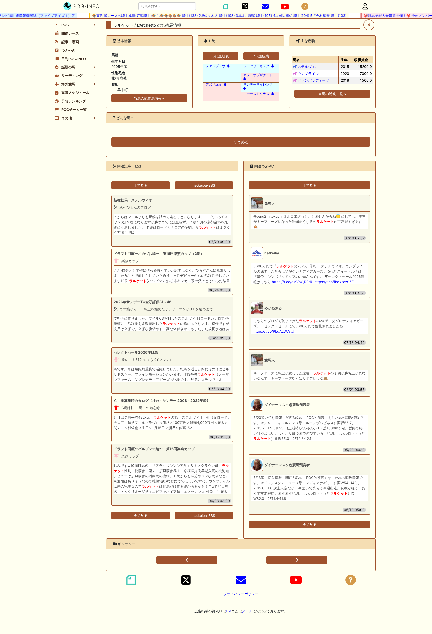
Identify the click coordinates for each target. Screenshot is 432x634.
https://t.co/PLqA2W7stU (274, 331)
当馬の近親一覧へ (332, 94)
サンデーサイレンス (258, 84)
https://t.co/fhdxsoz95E (334, 282)
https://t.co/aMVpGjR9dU (293, 282)
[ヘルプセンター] (305, 6)
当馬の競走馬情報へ (149, 98)
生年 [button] (344, 60)
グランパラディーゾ (313, 80)
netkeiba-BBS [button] (204, 185)
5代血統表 (221, 56)
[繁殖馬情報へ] (228, 66)
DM (229, 611)
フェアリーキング (257, 66)
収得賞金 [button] (361, 60)
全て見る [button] (141, 185)
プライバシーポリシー (241, 594)
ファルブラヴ (215, 66)
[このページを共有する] (369, 24)
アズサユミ (214, 84)
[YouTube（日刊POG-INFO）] (285, 7)
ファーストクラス (257, 94)
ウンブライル (308, 73)
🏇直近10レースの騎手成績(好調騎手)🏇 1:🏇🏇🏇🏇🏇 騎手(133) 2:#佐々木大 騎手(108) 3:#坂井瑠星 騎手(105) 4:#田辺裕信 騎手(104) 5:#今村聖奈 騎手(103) (213, 15)
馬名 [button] (296, 60)
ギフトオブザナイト (258, 75)
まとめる (241, 141)
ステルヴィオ (308, 66)
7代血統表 (261, 56)
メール (247, 611)
